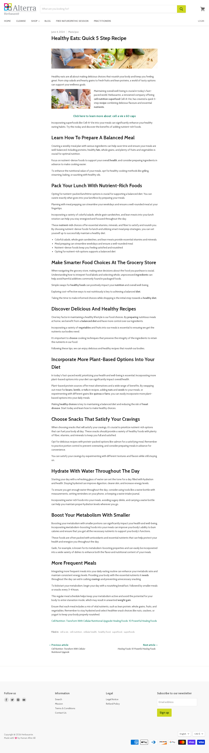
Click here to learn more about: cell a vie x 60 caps (104, 116)
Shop (34, 20)
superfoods (129, 632)
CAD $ (197, 734)
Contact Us (60, 712)
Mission (59, 703)
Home (7, 20)
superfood (117, 632)
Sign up (164, 712)
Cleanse (21, 20)
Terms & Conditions (65, 708)
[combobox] (108, 9)
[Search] (181, 9)
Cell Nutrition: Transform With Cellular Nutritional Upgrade (81, 620)
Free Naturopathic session (72, 20)
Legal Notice (112, 699)
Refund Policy (113, 703)
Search (58, 699)
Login (201, 21)
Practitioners (102, 20)
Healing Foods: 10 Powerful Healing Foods (135, 620)
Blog (48, 20)
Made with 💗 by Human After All (19, 738)
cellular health (90, 632)
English (183, 734)
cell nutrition (76, 632)
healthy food (104, 632)
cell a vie (64, 632)
